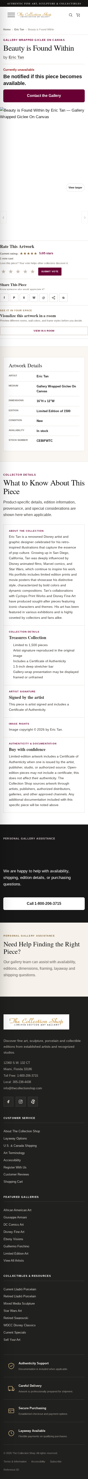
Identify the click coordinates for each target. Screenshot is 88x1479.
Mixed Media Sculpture (19, 1303)
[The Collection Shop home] (41, 15)
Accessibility (12, 1160)
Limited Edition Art (16, 1253)
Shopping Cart (13, 1181)
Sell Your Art (12, 1339)
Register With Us (15, 1167)
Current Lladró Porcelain (20, 1289)
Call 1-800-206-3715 (44, 904)
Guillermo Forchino (16, 1246)
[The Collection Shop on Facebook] (8, 1102)
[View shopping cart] (78, 15)
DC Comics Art (14, 1224)
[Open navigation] (11, 15)
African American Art (17, 1210)
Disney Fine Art (14, 1232)
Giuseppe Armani (15, 1217)
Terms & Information (15, 1461)
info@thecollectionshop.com (23, 1088)
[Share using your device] (53, 298)
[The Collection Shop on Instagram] (21, 1102)
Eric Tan (19, 29)
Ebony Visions (13, 1239)
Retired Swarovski (16, 1318)
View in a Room (44, 330)
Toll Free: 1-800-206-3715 (21, 1075)
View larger (75, 187)
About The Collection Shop (22, 1131)
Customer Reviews (16, 1174)
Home (7, 29)
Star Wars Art (13, 1311)
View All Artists (14, 1260)
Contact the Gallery (44, 96)
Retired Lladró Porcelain (20, 1296)
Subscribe (55, 1461)
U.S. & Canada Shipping (20, 1145)
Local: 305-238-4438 (17, 1082)
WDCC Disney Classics (20, 1325)
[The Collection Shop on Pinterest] (33, 1102)
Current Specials (15, 1332)
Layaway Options (15, 1138)
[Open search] (70, 15)
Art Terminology (14, 1153)
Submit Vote (49, 271)
